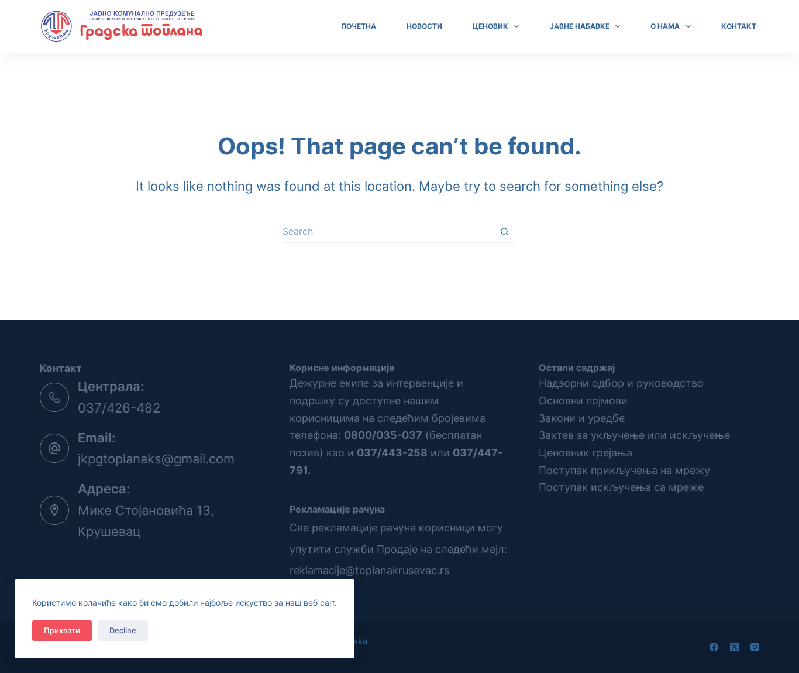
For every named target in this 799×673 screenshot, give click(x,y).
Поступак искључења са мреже (621, 487)
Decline (122, 630)
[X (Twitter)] (734, 647)
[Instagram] (754, 647)
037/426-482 (119, 408)
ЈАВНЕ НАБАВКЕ (579, 26)
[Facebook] (714, 647)
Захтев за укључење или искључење (634, 435)
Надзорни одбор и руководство (621, 383)
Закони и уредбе (582, 418)
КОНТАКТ (738, 26)
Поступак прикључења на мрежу (624, 470)
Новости (424, 26)
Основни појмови (583, 400)
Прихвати (62, 630)
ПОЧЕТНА (358, 26)
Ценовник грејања (585, 453)
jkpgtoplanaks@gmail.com (156, 458)
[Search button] (504, 231)
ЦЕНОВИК (490, 26)
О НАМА (665, 26)
